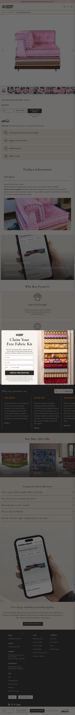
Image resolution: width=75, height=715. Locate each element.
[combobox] (8, 367)
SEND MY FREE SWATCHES (19, 373)
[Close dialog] (71, 332)
